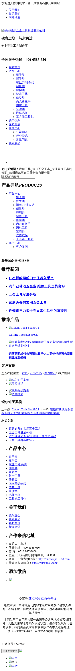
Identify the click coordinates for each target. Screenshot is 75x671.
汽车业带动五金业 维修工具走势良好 (32, 436)
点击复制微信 (10, 651)
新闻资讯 (14, 526)
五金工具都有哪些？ (22, 440)
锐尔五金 (14, 515)
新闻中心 (14, 128)
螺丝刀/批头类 (25, 82)
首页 (25, 373)
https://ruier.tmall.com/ (45, 562)
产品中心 (14, 71)
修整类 (20, 97)
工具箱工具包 (24, 116)
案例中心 (14, 242)
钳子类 (20, 74)
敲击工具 (22, 93)
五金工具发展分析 (20, 432)
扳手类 (20, 78)
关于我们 (14, 9)
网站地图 (14, 17)
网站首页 (14, 67)
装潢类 (20, 109)
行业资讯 (22, 135)
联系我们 (14, 13)
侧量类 (20, 86)
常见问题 (22, 139)
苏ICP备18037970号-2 (42, 598)
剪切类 (20, 90)
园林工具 (22, 105)
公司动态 (22, 131)
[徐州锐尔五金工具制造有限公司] (23, 30)
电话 (14, 666)
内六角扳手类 (17, 483)
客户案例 (14, 124)
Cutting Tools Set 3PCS (25, 409)
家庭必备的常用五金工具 (25, 428)
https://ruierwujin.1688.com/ (54, 559)
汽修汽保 (22, 112)
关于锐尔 (14, 120)
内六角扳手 (23, 101)
